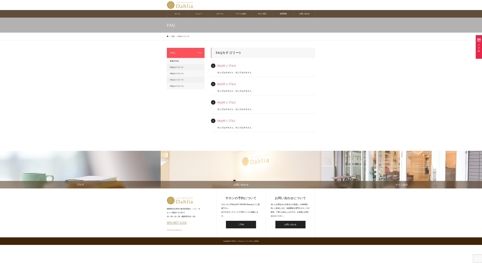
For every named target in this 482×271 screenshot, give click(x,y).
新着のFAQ (174, 61)
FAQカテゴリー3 (176, 80)
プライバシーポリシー (174, 230)
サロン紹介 (262, 14)
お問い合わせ (304, 14)
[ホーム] (167, 36)
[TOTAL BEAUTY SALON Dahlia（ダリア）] (180, 5)
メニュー (198, 14)
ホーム (177, 14)
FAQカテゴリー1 (176, 67)
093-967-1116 (176, 223)
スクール (219, 14)
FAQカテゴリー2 (176, 74)
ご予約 (241, 224)
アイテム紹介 (241, 14)
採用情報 (283, 14)
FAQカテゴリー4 (176, 86)
